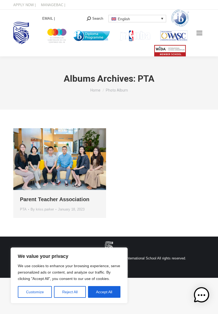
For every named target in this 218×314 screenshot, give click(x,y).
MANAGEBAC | (53, 5)
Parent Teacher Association (54, 199)
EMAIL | (48, 18)
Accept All (104, 292)
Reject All (70, 292)
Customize (35, 292)
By (42, 209)
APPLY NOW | (24, 5)
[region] (69, 275)
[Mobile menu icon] (199, 33)
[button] (201, 296)
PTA (23, 209)
